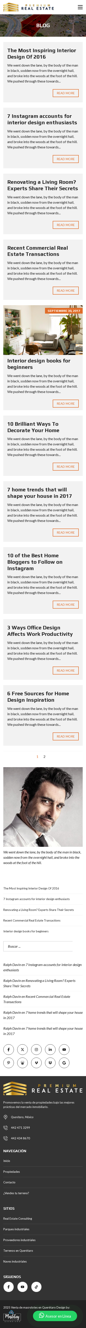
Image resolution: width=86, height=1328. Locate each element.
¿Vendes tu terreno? (16, 1193)
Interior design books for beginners (26, 931)
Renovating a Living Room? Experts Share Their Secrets (42, 185)
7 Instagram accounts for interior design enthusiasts (42, 119)
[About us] (43, 807)
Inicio (6, 1161)
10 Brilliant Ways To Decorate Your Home (33, 427)
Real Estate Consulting (17, 1218)
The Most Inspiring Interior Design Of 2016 (41, 53)
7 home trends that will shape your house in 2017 (39, 493)
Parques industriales (16, 1229)
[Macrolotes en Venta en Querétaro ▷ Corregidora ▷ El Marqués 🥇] (27, 7)
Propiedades (11, 1171)
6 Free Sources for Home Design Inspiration (38, 696)
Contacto (9, 1182)
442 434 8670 (20, 1138)
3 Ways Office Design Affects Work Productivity (40, 631)
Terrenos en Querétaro (18, 1250)
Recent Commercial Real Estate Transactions (37, 251)
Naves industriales (15, 1261)
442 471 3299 (20, 1127)
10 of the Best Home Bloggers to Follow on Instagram (35, 561)
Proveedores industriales (19, 1240)
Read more (66, 93)
